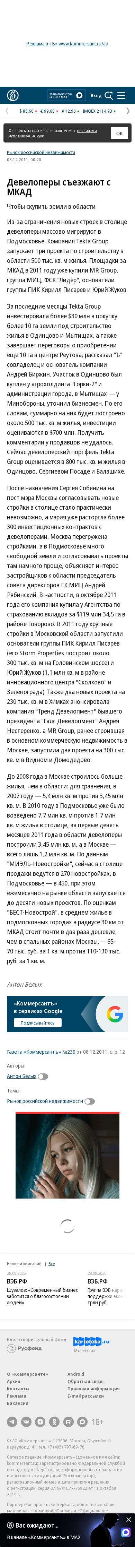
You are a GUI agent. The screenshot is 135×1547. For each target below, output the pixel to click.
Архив (13, 1381)
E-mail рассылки (86, 1396)
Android (76, 1374)
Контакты (18, 1388)
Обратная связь (86, 1381)
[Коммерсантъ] (13, 95)
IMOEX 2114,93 (97, 111)
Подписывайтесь (38, 1023)
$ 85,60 (26, 111)
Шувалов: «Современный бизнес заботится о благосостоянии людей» (42, 1296)
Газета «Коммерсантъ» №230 (41, 1051)
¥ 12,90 (69, 111)
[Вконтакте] (26, 1422)
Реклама (16, 1396)
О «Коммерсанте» (27, 1374)
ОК (119, 133)
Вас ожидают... (37, 1525)
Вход (96, 95)
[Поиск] (109, 95)
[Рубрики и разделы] (121, 95)
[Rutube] (68, 1422)
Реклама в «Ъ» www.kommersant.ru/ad (67, 43)
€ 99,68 (47, 111)
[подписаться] (45, 1076)
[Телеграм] (12, 1422)
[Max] (82, 1422)
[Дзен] (40, 1422)
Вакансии (17, 1403)
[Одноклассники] (54, 1422)
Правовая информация (94, 1388)
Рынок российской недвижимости (41, 152)
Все (51, 1263)
